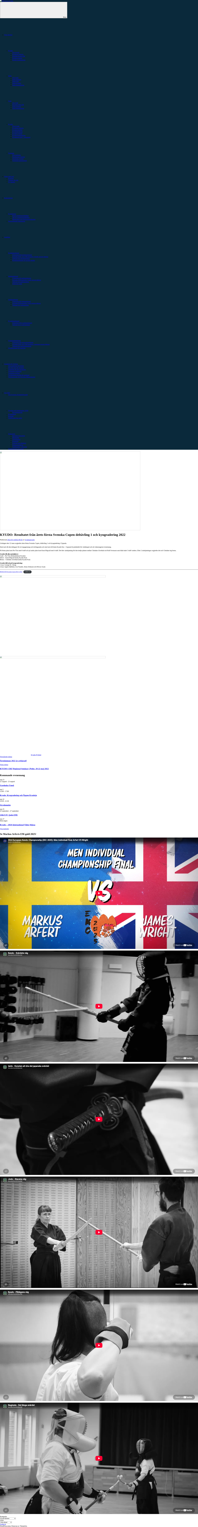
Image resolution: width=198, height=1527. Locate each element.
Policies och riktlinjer (19, 443)
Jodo (9, 101)
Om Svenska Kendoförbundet (18, 395)
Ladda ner (27, 572)
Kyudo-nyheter (17, 133)
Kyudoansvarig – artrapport (21, 137)
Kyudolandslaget (13, 321)
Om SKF (7, 393)
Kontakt (11, 416)
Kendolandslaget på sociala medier (23, 260)
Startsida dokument (18, 436)
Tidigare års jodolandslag (20, 305)
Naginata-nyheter (18, 159)
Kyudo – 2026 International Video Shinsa (17, 825)
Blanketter (15, 437)
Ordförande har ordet (15, 418)
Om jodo (15, 103)
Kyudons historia (18, 128)
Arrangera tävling (14, 373)
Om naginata (16, 155)
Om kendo (15, 52)
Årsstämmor (16, 439)
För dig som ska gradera (16, 368)
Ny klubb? (11, 182)
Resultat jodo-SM (18, 105)
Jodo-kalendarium (18, 108)
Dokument (11, 434)
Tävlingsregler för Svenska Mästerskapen (21, 377)
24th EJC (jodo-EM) (9, 815)
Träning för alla (13, 180)
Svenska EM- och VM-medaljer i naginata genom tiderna (31, 344)
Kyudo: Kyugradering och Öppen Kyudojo (18, 795)
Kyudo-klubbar (17, 130)
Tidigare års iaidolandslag (20, 282)
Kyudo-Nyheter (36, 755)
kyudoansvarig (30, 540)
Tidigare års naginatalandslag (21, 346)
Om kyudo (15, 126)
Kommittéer (12, 414)
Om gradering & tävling (16, 366)
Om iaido (15, 78)
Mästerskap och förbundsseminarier (23, 219)
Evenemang (12, 214)
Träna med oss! (9, 176)
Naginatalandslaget (14, 341)
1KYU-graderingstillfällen (20, 217)
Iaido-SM (15, 81)
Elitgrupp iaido (17, 284)
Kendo (10, 51)
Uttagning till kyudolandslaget (22, 323)
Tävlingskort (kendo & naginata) (18, 375)
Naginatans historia (18, 157)
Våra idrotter (8, 35)
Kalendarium (8, 198)
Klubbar (11, 178)
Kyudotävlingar (17, 132)
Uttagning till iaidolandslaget (21, 278)
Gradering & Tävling (11, 364)
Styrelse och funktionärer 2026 (18, 410)
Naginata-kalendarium (19, 160)
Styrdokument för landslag (16, 348)
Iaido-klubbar (16, 79)
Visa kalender (4, 829)
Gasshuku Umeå (7, 785)
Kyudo (10, 124)
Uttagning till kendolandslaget (22, 255)
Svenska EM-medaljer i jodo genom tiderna (26, 303)
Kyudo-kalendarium (18, 135)
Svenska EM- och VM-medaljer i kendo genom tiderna (30, 257)
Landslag (7, 237)
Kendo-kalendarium (18, 60)
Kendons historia (17, 54)
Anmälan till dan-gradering (17, 369)
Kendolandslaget (13, 253)
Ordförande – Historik (19, 447)
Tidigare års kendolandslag (21, 258)
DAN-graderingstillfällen (20, 216)
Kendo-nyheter (17, 58)
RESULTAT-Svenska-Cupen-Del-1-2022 (11, 572)
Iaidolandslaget (13, 276)
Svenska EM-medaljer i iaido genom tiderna (26, 280)
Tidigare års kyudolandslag (21, 325)
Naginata (11, 153)
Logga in (3, 1524)
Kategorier (3, 1516)
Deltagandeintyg (17, 445)
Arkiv (2, 1520)
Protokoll (15, 441)
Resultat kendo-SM (18, 56)
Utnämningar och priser (16, 449)
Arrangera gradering (14, 371)
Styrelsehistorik (17, 412)
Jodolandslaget (13, 299)
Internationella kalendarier (16, 221)
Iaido (10, 76)
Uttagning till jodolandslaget (21, 301)
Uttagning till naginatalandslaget (22, 342)
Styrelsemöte (5, 805)
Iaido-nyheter (16, 83)
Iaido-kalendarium (18, 85)
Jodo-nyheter (16, 106)
